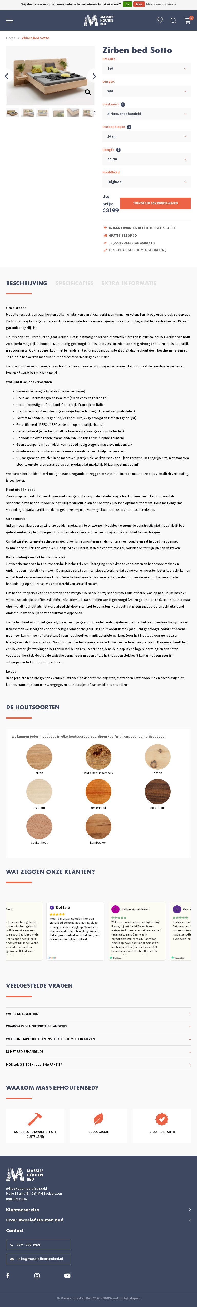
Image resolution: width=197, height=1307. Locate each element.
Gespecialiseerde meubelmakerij (137, 250)
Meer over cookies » (161, 4)
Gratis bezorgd (123, 235)
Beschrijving (27, 283)
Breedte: (109, 59)
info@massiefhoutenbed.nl (40, 1259)
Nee (139, 4)
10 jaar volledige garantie (132, 243)
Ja (127, 4)
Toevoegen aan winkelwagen (155, 203)
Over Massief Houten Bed (34, 1220)
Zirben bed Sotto (35, 38)
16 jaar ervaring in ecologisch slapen (142, 228)
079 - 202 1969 (28, 1245)
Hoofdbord (111, 172)
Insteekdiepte (113, 127)
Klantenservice (22, 1209)
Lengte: (108, 81)
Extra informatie (129, 283)
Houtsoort (110, 104)
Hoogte (108, 150)
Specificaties (74, 283)
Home (11, 38)
